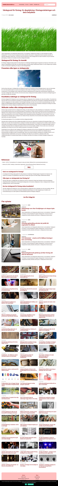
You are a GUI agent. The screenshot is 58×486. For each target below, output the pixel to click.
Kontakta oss (36, 4)
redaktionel (54, 15)
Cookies (31, 4)
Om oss (26, 4)
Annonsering (21, 4)
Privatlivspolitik (30, 484)
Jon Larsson (11, 15)
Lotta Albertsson (31, 234)
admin (29, 219)
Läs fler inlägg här (29, 197)
